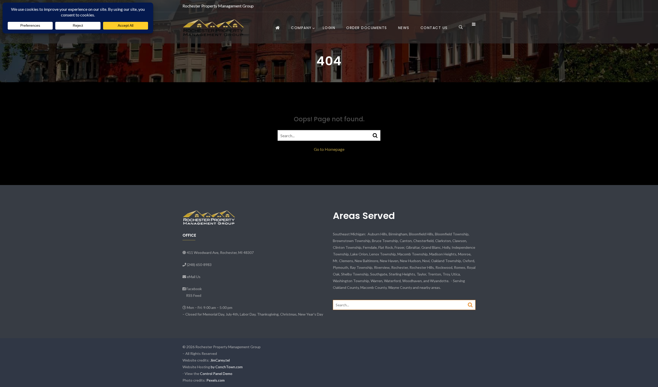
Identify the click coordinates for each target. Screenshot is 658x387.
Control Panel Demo (216, 373)
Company (301, 27)
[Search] (375, 135)
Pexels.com (215, 380)
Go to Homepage (329, 149)
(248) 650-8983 (199, 264)
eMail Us (193, 276)
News (403, 27)
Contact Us (434, 27)
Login (329, 27)
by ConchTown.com (227, 367)
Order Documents (366, 27)
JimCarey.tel (220, 360)
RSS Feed (193, 295)
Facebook (194, 289)
